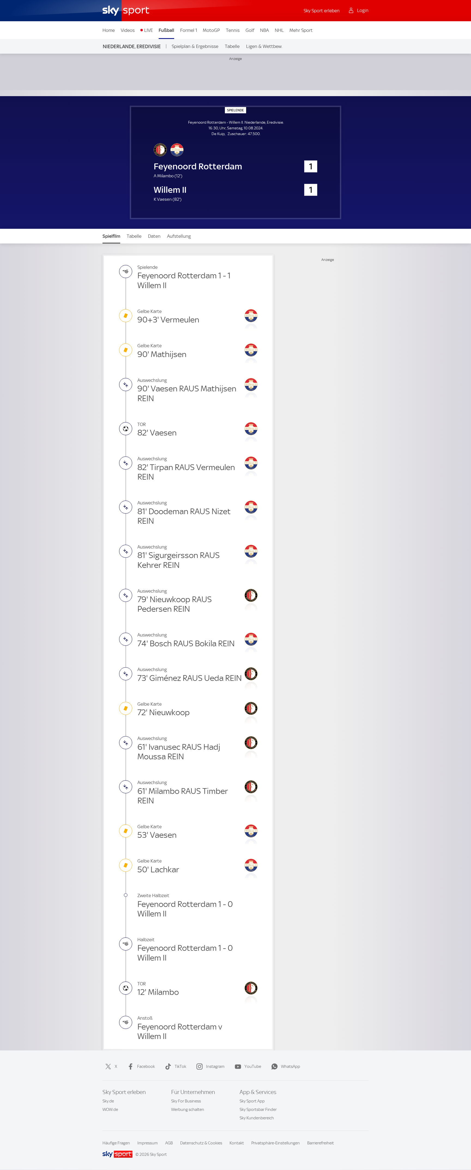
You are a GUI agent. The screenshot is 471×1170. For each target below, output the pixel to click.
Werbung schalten (187, 1109)
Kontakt (237, 1143)
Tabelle (232, 46)
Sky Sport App (252, 1101)
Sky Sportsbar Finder (258, 1109)
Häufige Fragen (116, 1143)
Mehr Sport (301, 30)
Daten (154, 236)
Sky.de (108, 1101)
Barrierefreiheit (320, 1143)
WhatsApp (290, 1066)
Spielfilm (111, 236)
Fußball (166, 30)
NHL (279, 30)
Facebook (146, 1066)
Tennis (233, 30)
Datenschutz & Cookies (201, 1143)
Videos (128, 30)
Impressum (147, 1143)
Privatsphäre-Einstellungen (275, 1143)
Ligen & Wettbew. (264, 46)
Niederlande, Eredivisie (132, 46)
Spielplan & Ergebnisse (195, 46)
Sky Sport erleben (322, 10)
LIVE (148, 30)
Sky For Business (186, 1101)
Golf (250, 30)
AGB (169, 1143)
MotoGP (211, 30)
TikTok (180, 1066)
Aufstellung (179, 236)
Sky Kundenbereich (257, 1118)
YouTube (252, 1066)
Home (108, 30)
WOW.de (110, 1109)
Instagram (215, 1066)
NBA (264, 30)
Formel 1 (188, 30)
